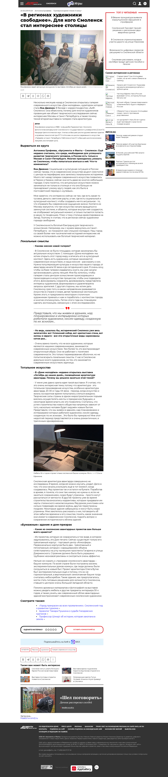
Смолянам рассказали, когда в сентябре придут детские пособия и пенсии (126, 62)
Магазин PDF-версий (113, 729)
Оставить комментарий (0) (84, 629)
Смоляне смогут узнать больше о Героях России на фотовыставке (45, 670)
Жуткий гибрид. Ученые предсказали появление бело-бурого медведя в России (132, 104)
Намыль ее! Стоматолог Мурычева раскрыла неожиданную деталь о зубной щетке (131, 87)
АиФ (22, 90)
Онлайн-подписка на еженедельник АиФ (85, 729)
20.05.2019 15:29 (26, 11)
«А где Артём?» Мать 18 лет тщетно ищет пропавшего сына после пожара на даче (131, 122)
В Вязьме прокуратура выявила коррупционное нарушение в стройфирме (126, 19)
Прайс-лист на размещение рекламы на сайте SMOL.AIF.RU (120, 726)
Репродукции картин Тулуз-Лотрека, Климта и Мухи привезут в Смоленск (87, 679)
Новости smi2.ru (29, 718)
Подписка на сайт (57, 729)
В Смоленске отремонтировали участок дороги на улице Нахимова (126, 41)
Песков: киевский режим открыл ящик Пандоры (129, 136)
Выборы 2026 (130, 729)
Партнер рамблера (61, 767)
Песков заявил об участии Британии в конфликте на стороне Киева (131, 145)
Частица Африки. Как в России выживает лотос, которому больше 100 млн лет (131, 96)
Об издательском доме (48, 726)
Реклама (78, 726)
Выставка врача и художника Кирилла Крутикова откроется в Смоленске (86, 671)
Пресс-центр (66, 726)
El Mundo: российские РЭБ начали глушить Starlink (130, 154)
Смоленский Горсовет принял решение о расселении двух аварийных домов (126, 30)
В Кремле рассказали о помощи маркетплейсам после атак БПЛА (129, 171)
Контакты (43, 729)
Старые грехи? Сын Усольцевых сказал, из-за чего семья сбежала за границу (131, 78)
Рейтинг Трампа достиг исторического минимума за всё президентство (129, 163)
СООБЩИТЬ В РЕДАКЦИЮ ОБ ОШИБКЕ (53, 732)
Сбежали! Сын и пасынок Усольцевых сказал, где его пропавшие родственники (132, 113)
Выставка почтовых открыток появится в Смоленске (44, 678)
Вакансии (89, 726)
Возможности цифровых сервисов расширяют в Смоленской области (127, 51)
